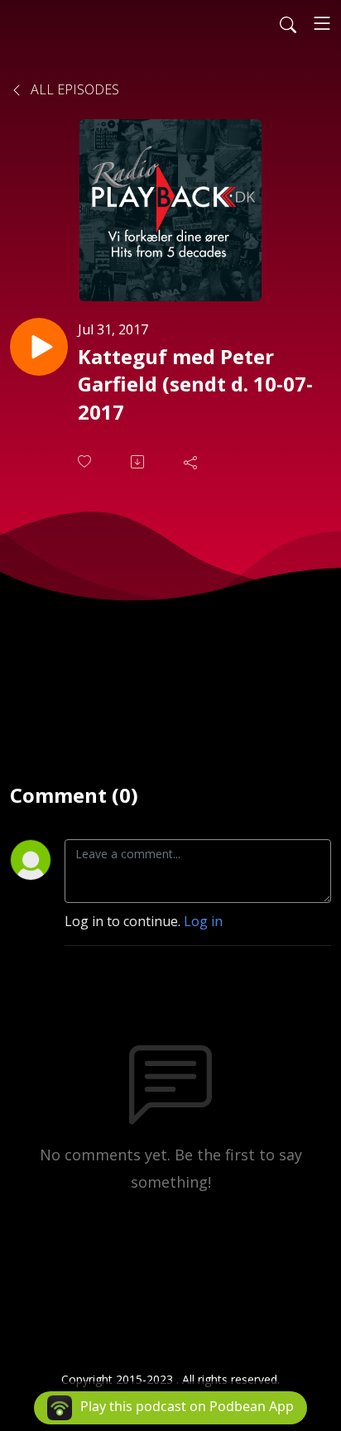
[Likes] (86, 461)
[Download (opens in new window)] (139, 462)
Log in (203, 921)
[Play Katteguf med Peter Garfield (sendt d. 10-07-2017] (39, 347)
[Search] (288, 23)
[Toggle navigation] (322, 23)
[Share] (192, 462)
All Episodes (73, 89)
